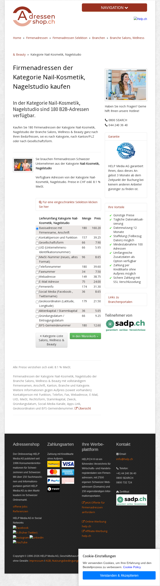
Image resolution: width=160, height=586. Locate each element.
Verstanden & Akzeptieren (119, 575)
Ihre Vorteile (116, 207)
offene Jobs (20, 506)
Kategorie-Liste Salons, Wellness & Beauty (51, 340)
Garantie (114, 136)
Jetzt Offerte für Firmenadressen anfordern (93, 507)
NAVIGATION (113, 7)
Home (17, 38)
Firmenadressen (37, 38)
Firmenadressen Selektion (69, 38)
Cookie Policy (132, 567)
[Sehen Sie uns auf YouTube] (20, 542)
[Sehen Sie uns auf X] (25, 532)
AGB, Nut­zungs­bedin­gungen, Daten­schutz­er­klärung (78, 560)
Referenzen (20, 511)
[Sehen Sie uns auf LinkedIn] (37, 537)
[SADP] (126, 325)
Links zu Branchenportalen (120, 299)
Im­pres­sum (36, 560)
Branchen (98, 38)
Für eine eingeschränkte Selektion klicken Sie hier (68, 204)
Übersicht (84, 408)
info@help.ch (124, 459)
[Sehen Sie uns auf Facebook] (21, 527)
